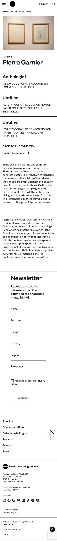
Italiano (6, 513)
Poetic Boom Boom (14, 153)
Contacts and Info (13, 427)
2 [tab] (12, 46)
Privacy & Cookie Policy (13, 530)
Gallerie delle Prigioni (15, 433)
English (14, 513)
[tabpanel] (28, 33)
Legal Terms (8, 525)
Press (6, 451)
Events (7, 445)
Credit (5, 535)
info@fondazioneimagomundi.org (16, 488)
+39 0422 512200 (10, 490)
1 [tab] (6, 46)
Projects (13, 12)
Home (5, 12)
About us (8, 421)
